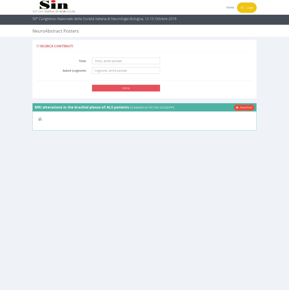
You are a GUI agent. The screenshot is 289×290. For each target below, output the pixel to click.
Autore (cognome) (74, 70)
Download (245, 107)
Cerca (126, 88)
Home (230, 7)
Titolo (82, 61)
